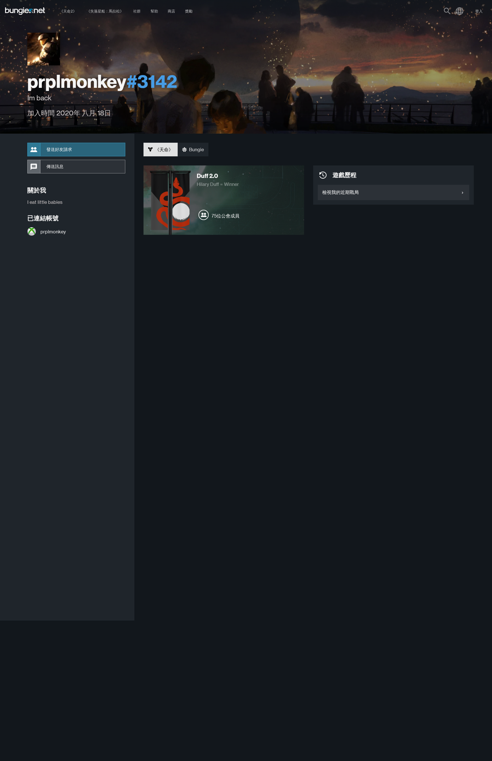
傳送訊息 (54, 166)
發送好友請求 (59, 149)
